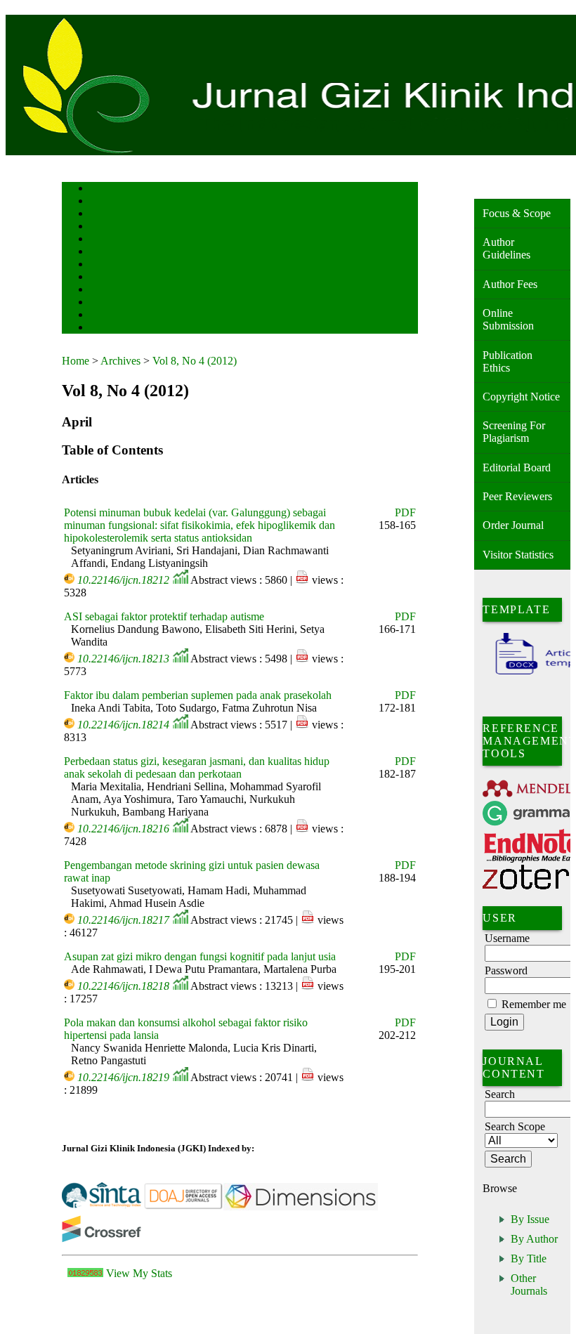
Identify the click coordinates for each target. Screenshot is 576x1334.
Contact (102, 328)
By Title (528, 1258)
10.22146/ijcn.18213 (123, 659)
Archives (103, 265)
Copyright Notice (521, 397)
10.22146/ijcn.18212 (123, 580)
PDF (405, 512)
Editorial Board (517, 467)
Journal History (114, 316)
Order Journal (513, 525)
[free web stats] (85, 1273)
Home (99, 189)
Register (103, 227)
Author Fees (510, 284)
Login (99, 214)
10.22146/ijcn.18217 (123, 920)
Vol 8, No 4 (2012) (194, 361)
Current (102, 252)
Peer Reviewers (517, 496)
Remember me (534, 1004)
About (100, 202)
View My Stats (139, 1273)
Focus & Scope (517, 213)
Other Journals (529, 1284)
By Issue (530, 1219)
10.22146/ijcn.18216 (123, 829)
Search (100, 240)
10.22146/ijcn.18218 (123, 986)
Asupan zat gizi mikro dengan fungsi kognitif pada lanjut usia (200, 956)
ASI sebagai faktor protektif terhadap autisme (164, 616)
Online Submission (508, 319)
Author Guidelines (506, 248)
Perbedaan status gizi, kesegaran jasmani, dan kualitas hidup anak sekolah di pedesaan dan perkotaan (196, 767)
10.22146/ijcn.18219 (123, 1077)
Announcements (115, 278)
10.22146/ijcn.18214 (123, 725)
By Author (534, 1239)
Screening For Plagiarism (514, 431)
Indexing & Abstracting (127, 303)
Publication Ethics (507, 361)
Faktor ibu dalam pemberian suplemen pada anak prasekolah (198, 695)
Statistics (104, 290)
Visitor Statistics (518, 555)
